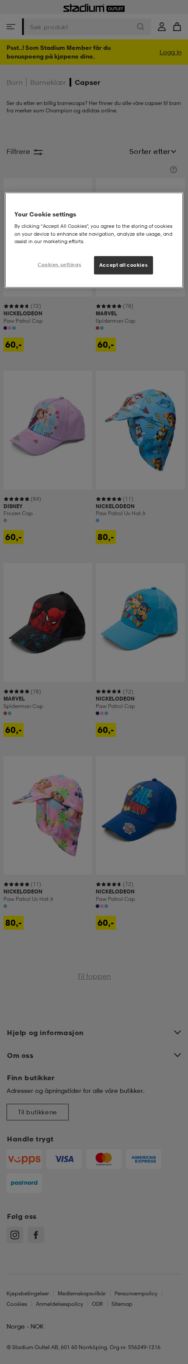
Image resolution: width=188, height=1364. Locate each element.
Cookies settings (59, 264)
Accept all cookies (123, 265)
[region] (94, 240)
